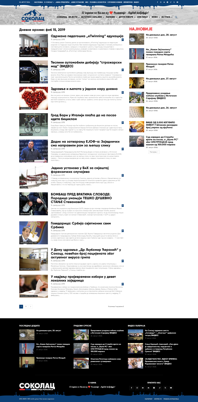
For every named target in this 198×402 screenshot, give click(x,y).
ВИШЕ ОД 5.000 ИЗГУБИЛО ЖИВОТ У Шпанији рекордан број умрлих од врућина (161, 125)
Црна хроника (25, 213)
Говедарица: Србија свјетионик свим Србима (81, 225)
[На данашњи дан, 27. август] (136, 82)
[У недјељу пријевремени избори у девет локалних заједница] (33, 286)
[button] (176, 17)
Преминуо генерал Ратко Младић (159, 65)
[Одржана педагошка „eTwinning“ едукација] (33, 45)
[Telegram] (167, 2)
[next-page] (31, 307)
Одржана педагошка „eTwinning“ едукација (87, 36)
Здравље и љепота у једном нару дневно (84, 89)
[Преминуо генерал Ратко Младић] (136, 68)
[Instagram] (160, 2)
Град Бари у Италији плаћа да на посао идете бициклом (83, 117)
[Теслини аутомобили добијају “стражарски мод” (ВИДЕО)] (33, 71)
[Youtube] (177, 2)
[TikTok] (170, 2)
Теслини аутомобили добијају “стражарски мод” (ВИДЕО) (86, 64)
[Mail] (142, 388)
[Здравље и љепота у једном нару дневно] (33, 98)
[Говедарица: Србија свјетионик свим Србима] (33, 232)
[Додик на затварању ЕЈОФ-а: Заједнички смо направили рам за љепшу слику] (33, 151)
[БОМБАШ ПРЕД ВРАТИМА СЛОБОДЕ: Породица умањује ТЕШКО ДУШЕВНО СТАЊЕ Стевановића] (33, 203)
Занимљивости (26, 134)
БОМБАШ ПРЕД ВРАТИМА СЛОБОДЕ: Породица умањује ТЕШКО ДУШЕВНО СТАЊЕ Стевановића (81, 198)
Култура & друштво (28, 55)
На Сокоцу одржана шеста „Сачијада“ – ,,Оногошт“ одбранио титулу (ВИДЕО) (160, 332)
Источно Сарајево (27, 161)
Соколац (24, 187)
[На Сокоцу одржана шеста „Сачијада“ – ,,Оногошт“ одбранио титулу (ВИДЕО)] (135, 334)
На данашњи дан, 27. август (161, 78)
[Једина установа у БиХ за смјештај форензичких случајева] (33, 177)
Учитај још (153, 152)
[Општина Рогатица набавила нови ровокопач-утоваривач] (81, 363)
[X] (174, 2)
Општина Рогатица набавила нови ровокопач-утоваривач (106, 360)
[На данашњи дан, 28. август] (136, 39)
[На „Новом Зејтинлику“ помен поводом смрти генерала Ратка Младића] (136, 53)
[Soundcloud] (164, 2)
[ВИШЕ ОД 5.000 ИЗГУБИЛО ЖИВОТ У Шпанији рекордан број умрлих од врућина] (136, 126)
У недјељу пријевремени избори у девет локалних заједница (83, 278)
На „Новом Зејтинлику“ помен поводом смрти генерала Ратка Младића (160, 52)
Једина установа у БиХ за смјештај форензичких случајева (80, 170)
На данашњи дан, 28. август (161, 34)
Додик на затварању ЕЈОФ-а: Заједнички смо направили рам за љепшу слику (85, 143)
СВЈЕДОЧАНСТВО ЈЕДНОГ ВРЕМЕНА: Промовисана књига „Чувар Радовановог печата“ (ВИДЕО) (161, 361)
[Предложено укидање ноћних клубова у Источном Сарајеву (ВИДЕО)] (136, 97)
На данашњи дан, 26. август (161, 107)
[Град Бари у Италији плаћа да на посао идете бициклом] (33, 124)
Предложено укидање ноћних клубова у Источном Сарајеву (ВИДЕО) (161, 96)
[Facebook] (157, 2)
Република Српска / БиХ (29, 242)
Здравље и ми (25, 108)
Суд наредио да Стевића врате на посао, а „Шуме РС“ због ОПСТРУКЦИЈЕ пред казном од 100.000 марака (162, 141)
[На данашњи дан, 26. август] (136, 112)
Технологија (25, 82)
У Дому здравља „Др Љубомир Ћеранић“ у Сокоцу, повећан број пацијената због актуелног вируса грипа (86, 253)
